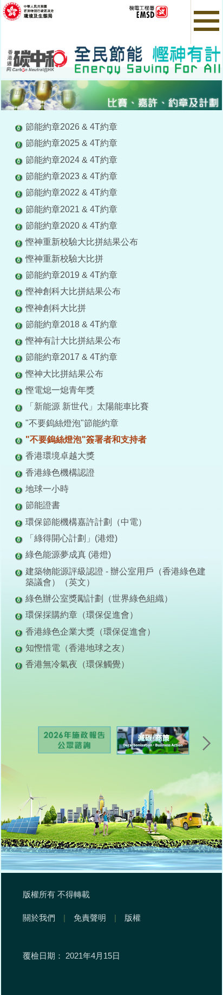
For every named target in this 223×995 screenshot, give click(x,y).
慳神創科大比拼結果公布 (73, 291)
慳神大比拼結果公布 (64, 373)
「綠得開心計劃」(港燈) (71, 538)
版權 (132, 917)
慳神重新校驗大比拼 (64, 258)
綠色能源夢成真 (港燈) (68, 554)
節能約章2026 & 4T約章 (71, 126)
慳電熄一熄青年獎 (60, 390)
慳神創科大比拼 (55, 308)
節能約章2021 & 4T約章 (71, 209)
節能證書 (42, 505)
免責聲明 (90, 917)
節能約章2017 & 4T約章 (71, 357)
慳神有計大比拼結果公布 (73, 340)
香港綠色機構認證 (60, 472)
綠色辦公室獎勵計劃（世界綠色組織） (99, 598)
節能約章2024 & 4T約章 (71, 159)
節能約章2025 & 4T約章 (71, 143)
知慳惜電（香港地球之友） (77, 647)
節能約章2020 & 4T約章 (71, 225)
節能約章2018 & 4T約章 (71, 324)
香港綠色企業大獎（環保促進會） (90, 631)
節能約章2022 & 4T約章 (71, 192)
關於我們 (39, 917)
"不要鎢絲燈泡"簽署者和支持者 (86, 439)
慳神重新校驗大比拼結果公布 (81, 241)
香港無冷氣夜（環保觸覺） (77, 664)
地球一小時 (47, 488)
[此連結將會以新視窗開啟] (52, 11)
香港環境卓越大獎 (60, 455)
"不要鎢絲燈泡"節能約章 (72, 423)
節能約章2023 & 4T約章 (71, 176)
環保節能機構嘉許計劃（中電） (86, 522)
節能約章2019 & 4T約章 (71, 275)
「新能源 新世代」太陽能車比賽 (87, 406)
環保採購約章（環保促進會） (81, 614)
